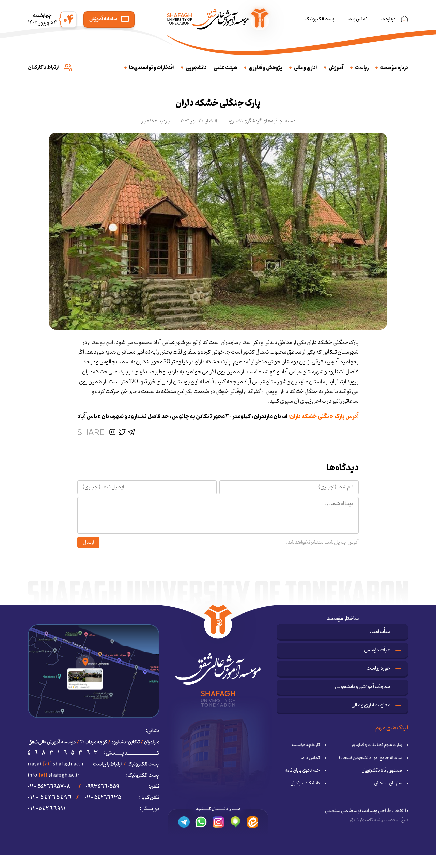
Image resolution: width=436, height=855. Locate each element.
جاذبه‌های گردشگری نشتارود (255, 121)
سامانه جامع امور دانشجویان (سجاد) (370, 758)
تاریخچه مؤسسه (305, 745)
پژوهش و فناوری (265, 68)
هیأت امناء (379, 632)
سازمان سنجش (388, 783)
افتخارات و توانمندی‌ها (151, 68)
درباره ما (388, 19)
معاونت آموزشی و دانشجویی (362, 687)
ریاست (362, 68)
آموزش (336, 68)
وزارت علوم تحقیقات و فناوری (377, 745)
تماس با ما (357, 19)
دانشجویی (196, 68)
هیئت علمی (225, 68)
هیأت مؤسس (377, 650)
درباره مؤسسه (394, 68)
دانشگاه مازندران (305, 783)
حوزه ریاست (378, 668)
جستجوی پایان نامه (302, 770)
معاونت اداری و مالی (370, 705)
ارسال (88, 542)
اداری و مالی (305, 68)
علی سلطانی (336, 811)
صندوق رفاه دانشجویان (381, 770)
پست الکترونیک (319, 19)
